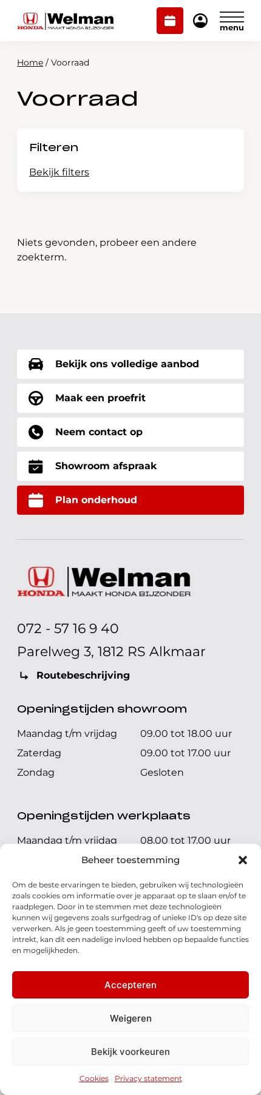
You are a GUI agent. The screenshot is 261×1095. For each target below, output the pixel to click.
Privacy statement (148, 1078)
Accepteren (130, 985)
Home (30, 62)
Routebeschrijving (83, 675)
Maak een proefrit (100, 398)
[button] (243, 860)
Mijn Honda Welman (200, 21)
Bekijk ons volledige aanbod (127, 364)
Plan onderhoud (170, 22)
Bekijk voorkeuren (130, 1051)
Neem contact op (99, 432)
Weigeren (131, 1018)
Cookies (94, 1078)
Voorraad (77, 99)
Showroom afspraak (106, 466)
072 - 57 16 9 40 (68, 628)
